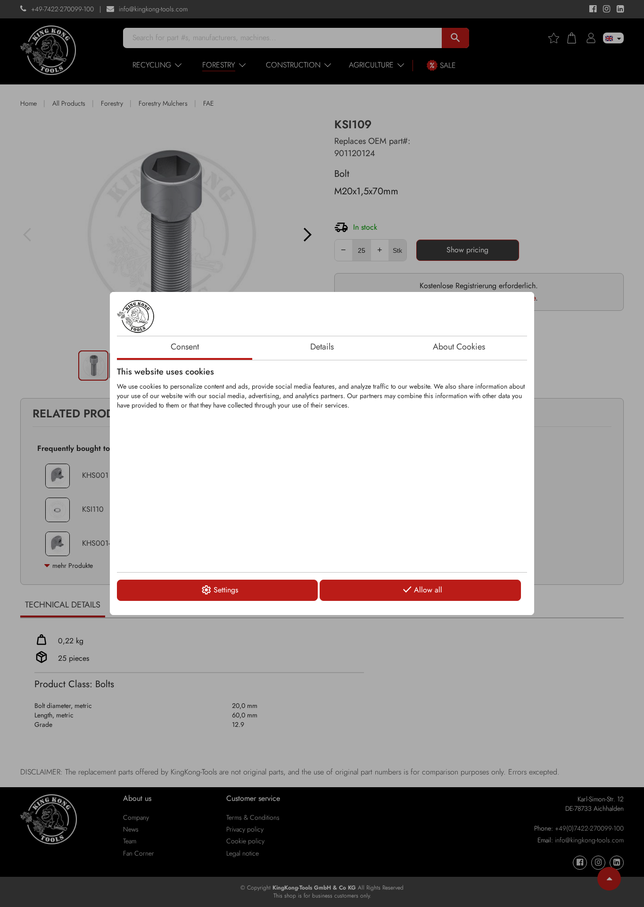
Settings (226, 589)
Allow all (428, 589)
